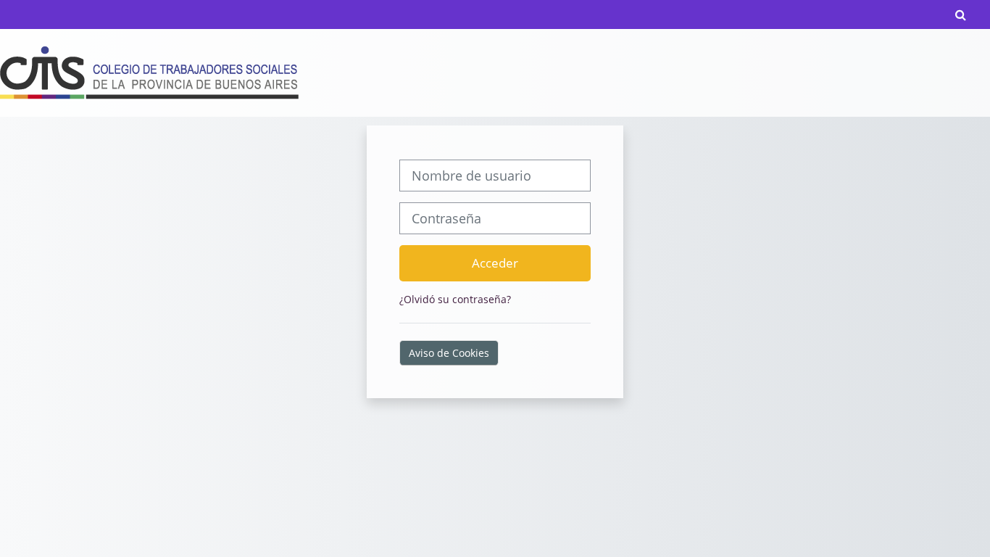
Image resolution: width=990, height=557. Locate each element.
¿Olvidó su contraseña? (455, 299)
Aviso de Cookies (449, 353)
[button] (961, 14)
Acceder (495, 262)
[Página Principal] (149, 72)
